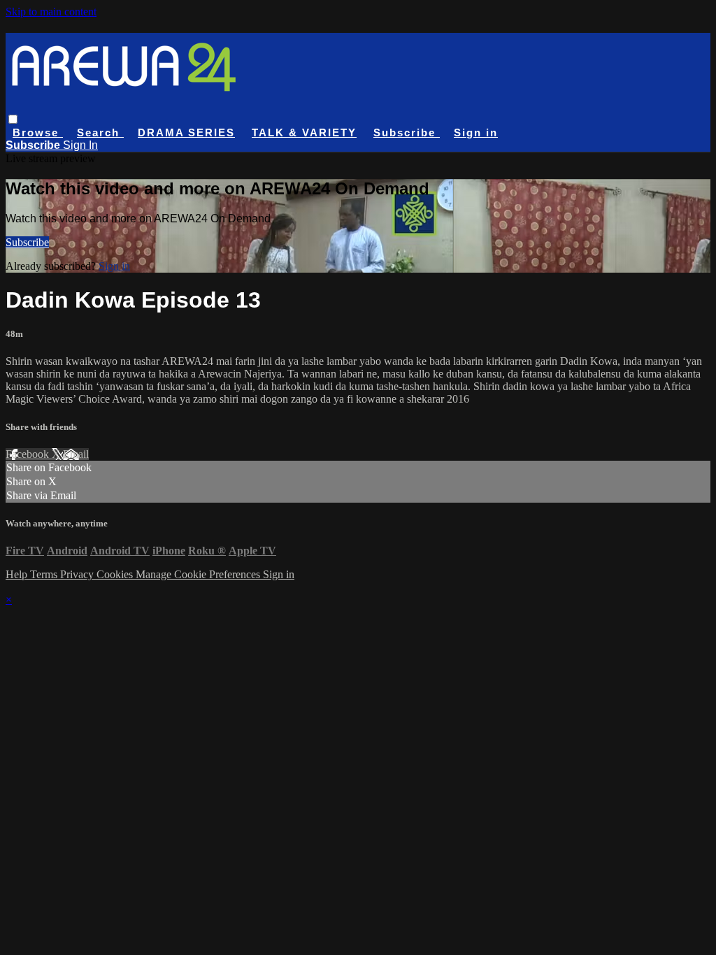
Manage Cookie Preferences (199, 574)
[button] (12, 119)
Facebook (29, 454)
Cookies (116, 574)
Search (100, 132)
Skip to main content (51, 11)
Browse (38, 132)
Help (18, 574)
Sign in (476, 132)
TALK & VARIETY (304, 132)
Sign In (80, 145)
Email (76, 454)
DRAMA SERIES (186, 132)
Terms (45, 574)
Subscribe (27, 242)
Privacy (78, 574)
